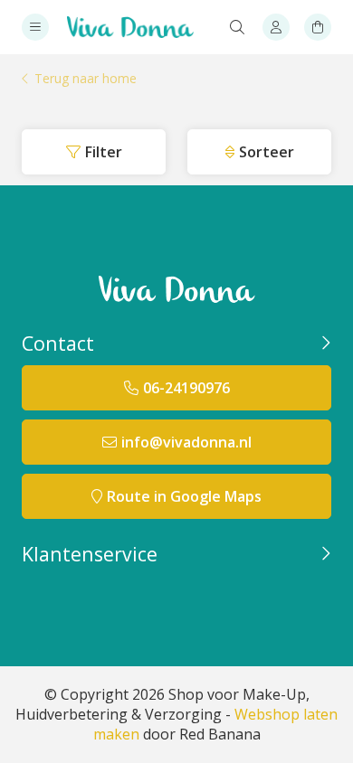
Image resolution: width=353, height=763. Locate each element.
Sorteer (266, 152)
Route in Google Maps (184, 496)
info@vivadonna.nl (186, 442)
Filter (103, 152)
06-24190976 (186, 388)
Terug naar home (85, 79)
